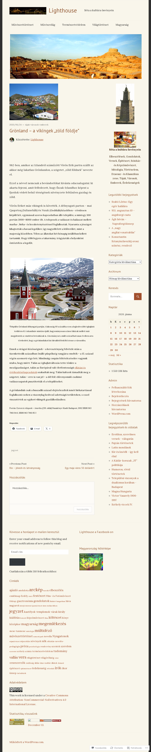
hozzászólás (83, 509)
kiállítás (14, 617)
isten (44, 606)
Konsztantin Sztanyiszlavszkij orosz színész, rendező (125, 241)
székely (20, 651)
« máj (112, 355)
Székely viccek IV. (122, 504)
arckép (36, 589)
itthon (54, 606)
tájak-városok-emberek (36, 124)
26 (130, 344)
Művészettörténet (22, 24)
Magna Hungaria (122, 491)
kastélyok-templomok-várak (41, 611)
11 (125, 332)
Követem (17, 561)
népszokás (25, 641)
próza (24, 646)
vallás (13, 657)
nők (44, 641)
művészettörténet (21, 636)
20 (135, 338)
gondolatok (41, 601)
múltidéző (43, 630)
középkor (15, 624)
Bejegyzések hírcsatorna (126, 400)
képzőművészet (35, 617)
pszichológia (34, 646)
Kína (46, 618)
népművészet (14, 641)
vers (22, 657)
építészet (14, 668)
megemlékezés (52, 623)
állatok (54, 663)
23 (116, 344)
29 (111, 350)
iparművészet (37, 606)
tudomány (60, 651)
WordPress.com (121, 413)
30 (116, 350)
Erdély (24, 596)
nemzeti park (38, 637)
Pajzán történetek (122, 443)
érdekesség (39, 668)
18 (125, 338)
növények (36, 641)
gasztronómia (25, 601)
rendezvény (45, 646)
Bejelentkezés (120, 396)
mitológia (30, 631)
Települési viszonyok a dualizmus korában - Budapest (125, 483)
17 (120, 338)
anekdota (23, 590)
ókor (64, 668)
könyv (65, 617)
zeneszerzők (17, 662)
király (61, 611)
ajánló (13, 590)
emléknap (14, 595)
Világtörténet (100, 24)
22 (111, 344)
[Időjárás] (91, 569)
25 (125, 344)
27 (135, 344)
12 (130, 332)
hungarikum (60, 601)
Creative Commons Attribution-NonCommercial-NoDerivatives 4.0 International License (38, 700)
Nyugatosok (60, 636)
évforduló (50, 668)
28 (139, 344)
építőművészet (25, 669)
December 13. (36, 725)
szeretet (12, 651)
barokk (46, 590)
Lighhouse (37, 139)
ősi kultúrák (21, 673)
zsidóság (30, 663)
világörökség (47, 657)
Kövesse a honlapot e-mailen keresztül (34, 532)
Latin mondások (121, 447)
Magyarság (122, 24)
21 (139, 338)
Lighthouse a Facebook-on (96, 532)
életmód (61, 663)
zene (57, 658)
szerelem (66, 646)
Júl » (118, 355)
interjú (22, 606)
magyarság (29, 624)
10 (120, 332)
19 (130, 338)
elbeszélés (56, 590)
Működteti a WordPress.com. (26, 742)
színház (28, 651)
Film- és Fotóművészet (58, 596)
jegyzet (15, 450)
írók (58, 668)
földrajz (12, 601)
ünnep (12, 673)
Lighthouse (63, 10)
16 (116, 338)
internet (28, 606)
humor (53, 601)
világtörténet (33, 657)
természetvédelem (42, 651)
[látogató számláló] (56, 720)
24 (120, 344)
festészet (39, 596)
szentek (56, 646)
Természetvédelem (73, 24)
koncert (23, 618)
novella (48, 636)
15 (111, 338)
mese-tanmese (17, 631)
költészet (55, 617)
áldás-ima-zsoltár (43, 663)
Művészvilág (47, 24)
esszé (30, 596)
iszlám (49, 606)
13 (135, 332)
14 (139, 332)
